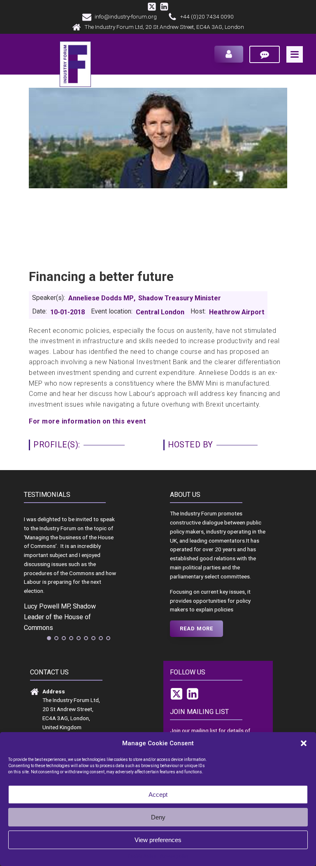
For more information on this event (87, 421)
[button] (304, 743)
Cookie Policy (142, 856)
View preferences (158, 839)
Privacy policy (174, 856)
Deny (158, 817)
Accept (158, 794)
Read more (196, 628)
